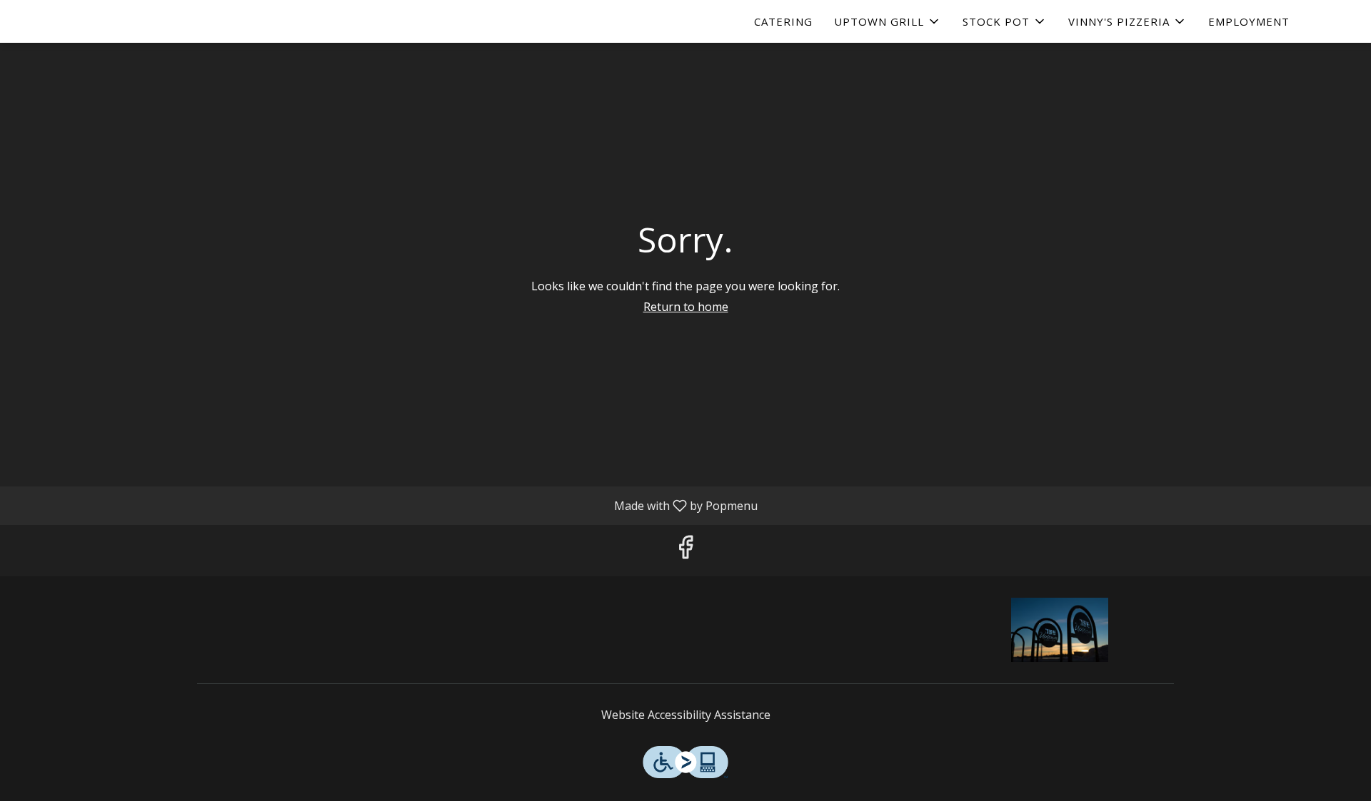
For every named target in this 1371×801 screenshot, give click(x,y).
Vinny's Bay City (1060, 630)
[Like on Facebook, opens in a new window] (685, 550)
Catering (783, 21)
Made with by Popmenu (384, 505)
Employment (1249, 21)
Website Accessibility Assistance (685, 715)
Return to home (685, 307)
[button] (887, 21)
